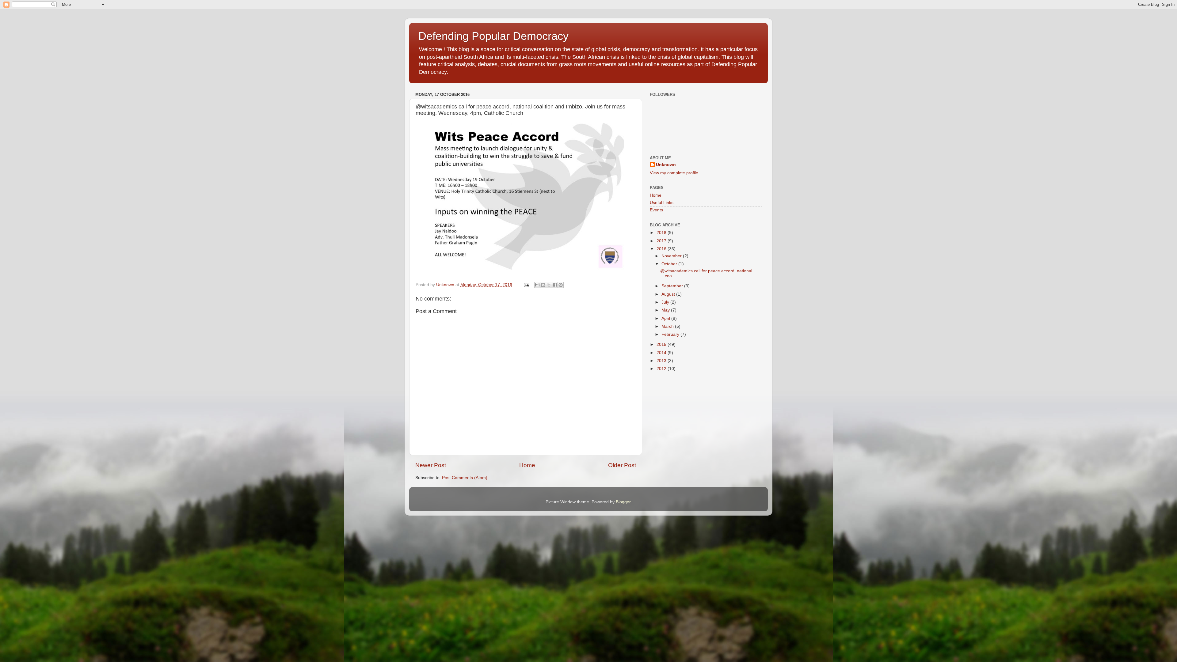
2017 (662, 241)
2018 (662, 232)
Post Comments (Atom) (464, 477)
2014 (662, 352)
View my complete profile (674, 173)
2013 (662, 360)
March (668, 326)
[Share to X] (549, 285)
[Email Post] (526, 284)
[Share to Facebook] (555, 285)
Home (527, 465)
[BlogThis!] (543, 285)
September (672, 286)
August (668, 294)
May (666, 310)
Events (656, 210)
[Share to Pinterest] (561, 285)
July (665, 302)
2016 (662, 249)
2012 (662, 368)
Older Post (622, 465)
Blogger (623, 502)
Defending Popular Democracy (493, 36)
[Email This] (537, 285)
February (670, 334)
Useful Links (661, 202)
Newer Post (430, 465)
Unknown (666, 164)
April (666, 318)
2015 (662, 344)
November (672, 256)
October (669, 264)
